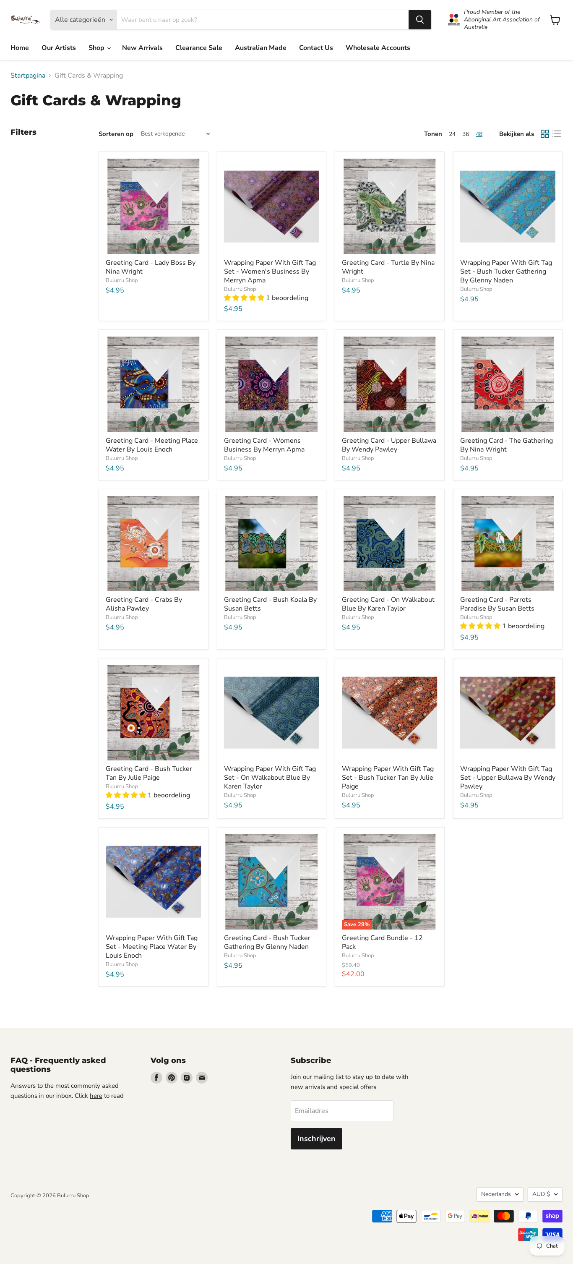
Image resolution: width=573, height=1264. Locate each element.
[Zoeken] (420, 19)
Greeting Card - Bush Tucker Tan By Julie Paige (149, 773)
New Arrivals (142, 47)
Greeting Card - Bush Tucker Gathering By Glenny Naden (267, 942)
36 (465, 134)
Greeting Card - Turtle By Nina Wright (388, 267)
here (96, 1096)
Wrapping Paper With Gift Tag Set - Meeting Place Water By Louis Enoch (152, 946)
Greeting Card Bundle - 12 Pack (382, 942)
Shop (97, 47)
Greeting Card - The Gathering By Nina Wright (506, 445)
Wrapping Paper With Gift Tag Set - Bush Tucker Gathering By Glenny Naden (506, 271)
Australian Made (260, 47)
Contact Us (316, 47)
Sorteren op (116, 134)
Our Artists (59, 47)
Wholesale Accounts (378, 47)
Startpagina (27, 75)
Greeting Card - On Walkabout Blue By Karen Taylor (388, 604)
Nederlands (496, 1194)
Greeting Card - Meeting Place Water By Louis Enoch (152, 445)
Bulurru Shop (122, 280)
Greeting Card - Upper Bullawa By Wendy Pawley (389, 445)
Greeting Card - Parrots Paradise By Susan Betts (497, 604)
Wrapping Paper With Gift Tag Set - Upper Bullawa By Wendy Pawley (507, 777)
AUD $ (541, 1194)
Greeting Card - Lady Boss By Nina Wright (150, 267)
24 (452, 134)
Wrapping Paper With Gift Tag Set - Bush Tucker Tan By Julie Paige (388, 777)
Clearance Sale (198, 47)
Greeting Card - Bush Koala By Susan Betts (270, 604)
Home (19, 47)
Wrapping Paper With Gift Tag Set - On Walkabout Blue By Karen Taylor (270, 777)
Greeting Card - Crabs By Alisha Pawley (144, 604)
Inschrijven (316, 1138)
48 (479, 134)
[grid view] (545, 134)
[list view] (557, 134)
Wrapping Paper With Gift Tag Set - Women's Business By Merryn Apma (270, 271)
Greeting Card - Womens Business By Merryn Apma (264, 445)
